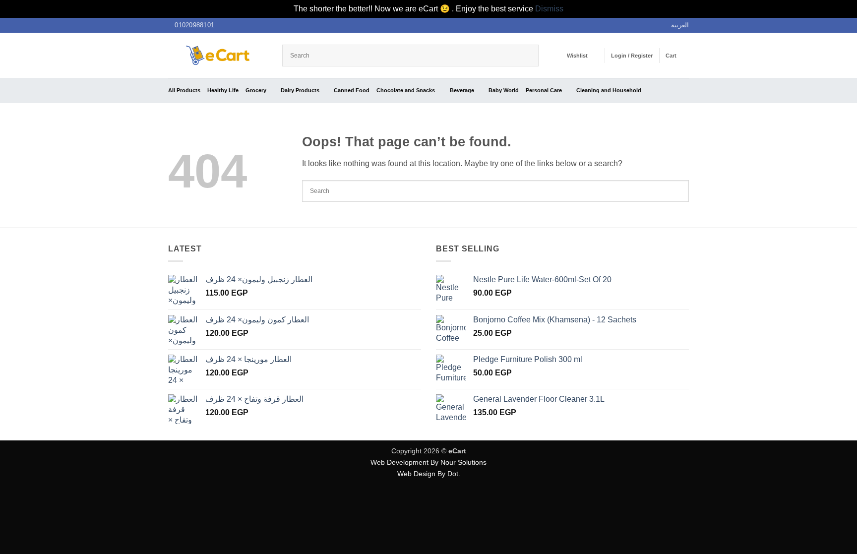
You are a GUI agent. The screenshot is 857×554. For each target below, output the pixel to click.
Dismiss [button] (549, 8)
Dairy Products (300, 90)
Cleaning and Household (608, 90)
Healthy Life (223, 90)
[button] (632, 55)
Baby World (504, 90)
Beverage (462, 90)
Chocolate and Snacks (405, 90)
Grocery (255, 90)
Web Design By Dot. (428, 474)
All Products (184, 90)
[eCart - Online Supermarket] (217, 55)
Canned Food (351, 90)
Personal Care (544, 90)
